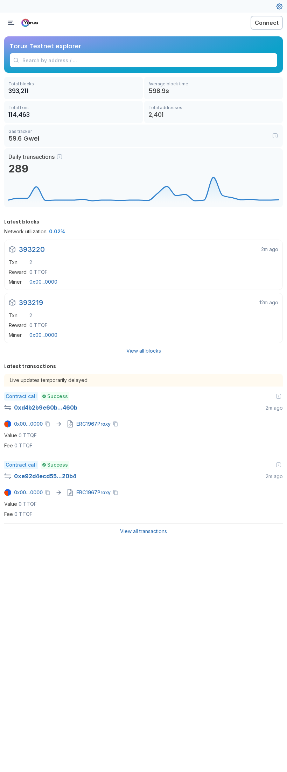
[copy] (49, 423)
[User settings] (279, 6)
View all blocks (143, 351)
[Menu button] (11, 23)
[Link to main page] (42, 23)
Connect (267, 22)
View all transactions (143, 531)
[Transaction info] (278, 396)
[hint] (59, 156)
